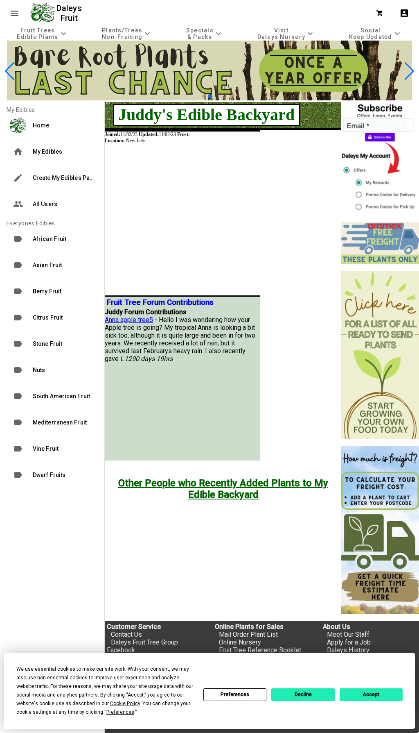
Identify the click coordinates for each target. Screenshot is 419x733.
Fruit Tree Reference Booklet (260, 650)
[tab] (42, 33)
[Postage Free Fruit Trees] (380, 243)
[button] (196, 96)
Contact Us (126, 634)
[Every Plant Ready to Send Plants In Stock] (380, 355)
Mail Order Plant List (248, 634)
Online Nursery (240, 642)
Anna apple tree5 (129, 320)
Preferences (235, 694)
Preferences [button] (120, 712)
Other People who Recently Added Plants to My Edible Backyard (223, 488)
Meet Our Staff (348, 634)
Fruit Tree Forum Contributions (160, 302)
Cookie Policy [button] (125, 703)
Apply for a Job (349, 642)
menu (15, 13)
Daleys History (348, 650)
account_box (404, 13)
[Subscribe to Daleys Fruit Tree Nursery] (380, 159)
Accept (371, 694)
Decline (303, 694)
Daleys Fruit (70, 13)
